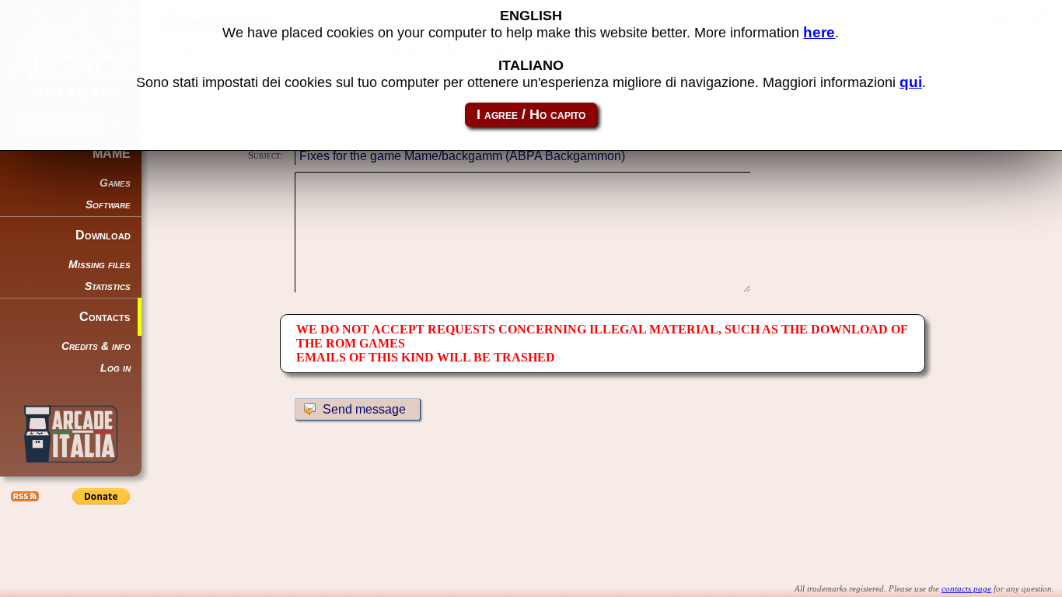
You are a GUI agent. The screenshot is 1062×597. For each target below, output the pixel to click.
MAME (112, 153)
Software (108, 205)
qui (911, 82)
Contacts (104, 316)
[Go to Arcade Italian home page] (71, 434)
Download (103, 235)
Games (115, 183)
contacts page (966, 588)
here (819, 32)
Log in (115, 368)
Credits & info (96, 346)
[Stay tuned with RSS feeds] (23, 496)
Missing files (99, 265)
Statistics (108, 286)
